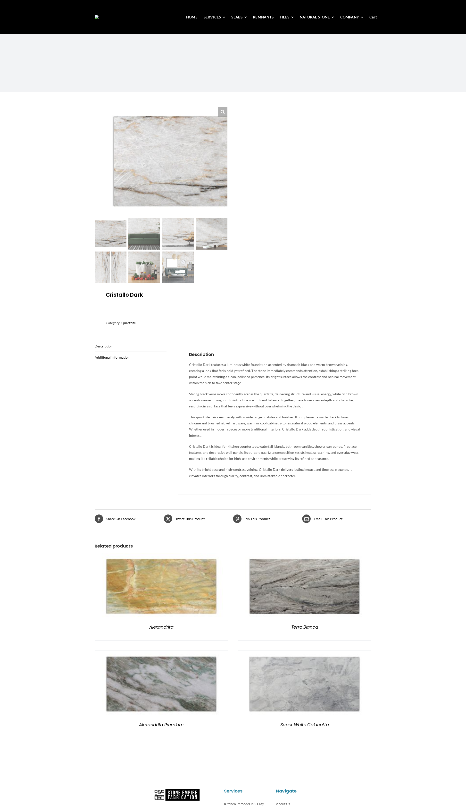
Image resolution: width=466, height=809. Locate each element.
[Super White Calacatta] (304, 654)
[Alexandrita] (161, 556)
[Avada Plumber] (120, 17)
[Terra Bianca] (304, 556)
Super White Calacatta (304, 725)
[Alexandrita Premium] (161, 654)
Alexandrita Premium (161, 725)
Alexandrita (161, 627)
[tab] (130, 346)
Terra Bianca (304, 627)
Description (104, 346)
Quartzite (128, 323)
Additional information (112, 357)
